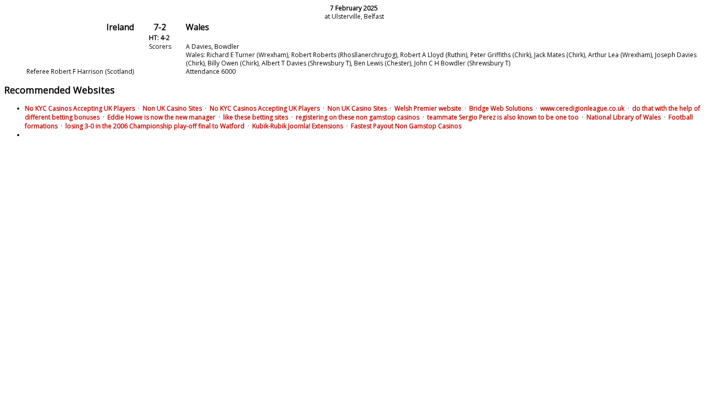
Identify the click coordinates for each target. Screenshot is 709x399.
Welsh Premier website (427, 108)
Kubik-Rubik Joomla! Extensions (297, 126)
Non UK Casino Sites (172, 108)
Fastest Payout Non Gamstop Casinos (406, 126)
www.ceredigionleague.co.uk (582, 108)
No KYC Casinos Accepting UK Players (80, 108)
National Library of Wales (624, 117)
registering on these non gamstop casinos (357, 117)
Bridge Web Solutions (501, 108)
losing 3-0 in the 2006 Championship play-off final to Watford (154, 126)
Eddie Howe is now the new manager (161, 117)
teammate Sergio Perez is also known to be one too (503, 117)
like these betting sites (255, 117)
